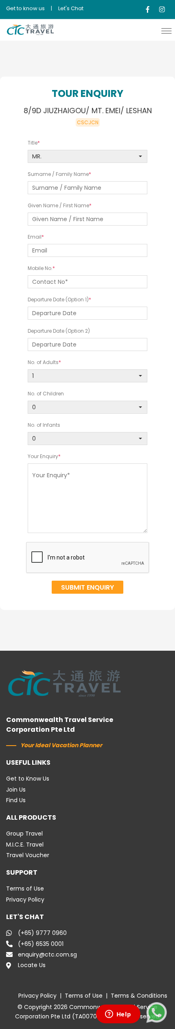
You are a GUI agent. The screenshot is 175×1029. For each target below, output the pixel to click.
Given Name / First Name (58, 205)
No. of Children (46, 393)
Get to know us (25, 8)
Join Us (16, 789)
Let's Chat (70, 8)
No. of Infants (44, 424)
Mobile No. (40, 268)
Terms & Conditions (139, 996)
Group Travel (24, 833)
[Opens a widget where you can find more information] (118, 1015)
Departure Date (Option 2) (59, 330)
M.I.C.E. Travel (25, 844)
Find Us (16, 800)
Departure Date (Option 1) (58, 299)
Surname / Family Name (58, 174)
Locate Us (32, 965)
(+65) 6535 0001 (40, 944)
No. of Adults (43, 362)
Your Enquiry (43, 456)
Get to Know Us (27, 778)
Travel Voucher (27, 855)
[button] (168, 30)
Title (32, 142)
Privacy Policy (25, 899)
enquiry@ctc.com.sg (47, 954)
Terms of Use (25, 888)
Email (35, 236)
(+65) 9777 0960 (42, 933)
